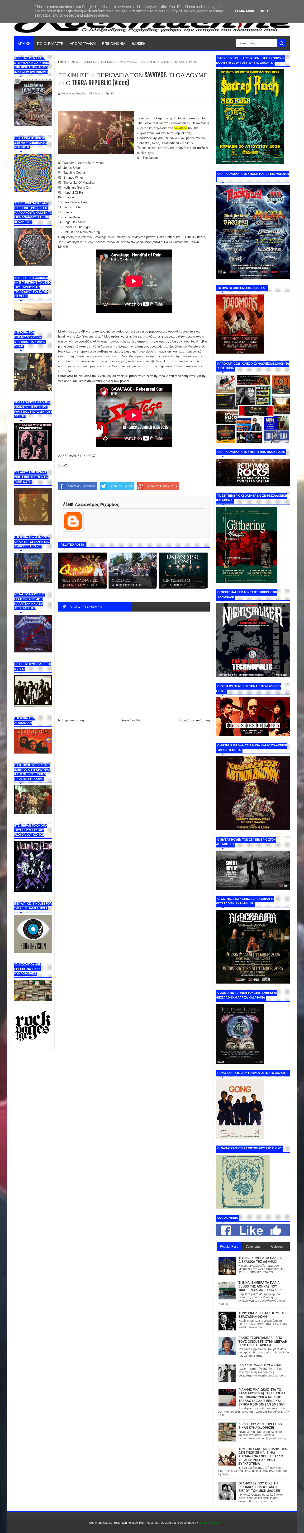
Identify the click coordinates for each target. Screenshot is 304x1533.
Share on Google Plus (162, 486)
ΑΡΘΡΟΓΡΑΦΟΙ (83, 43)
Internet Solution (209, 1522)
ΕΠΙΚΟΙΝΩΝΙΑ (113, 43)
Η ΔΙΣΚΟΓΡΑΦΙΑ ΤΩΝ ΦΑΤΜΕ (260, 1365)
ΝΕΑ (112, 93)
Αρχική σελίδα (132, 720)
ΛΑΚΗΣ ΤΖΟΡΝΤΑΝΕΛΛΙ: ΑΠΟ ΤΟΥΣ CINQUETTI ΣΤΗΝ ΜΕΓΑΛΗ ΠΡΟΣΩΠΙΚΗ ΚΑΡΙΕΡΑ (262, 1341)
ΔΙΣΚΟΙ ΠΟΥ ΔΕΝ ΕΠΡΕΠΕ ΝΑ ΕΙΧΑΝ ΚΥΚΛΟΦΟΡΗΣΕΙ (260, 1426)
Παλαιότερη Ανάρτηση (194, 720)
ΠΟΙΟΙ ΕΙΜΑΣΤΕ (50, 43)
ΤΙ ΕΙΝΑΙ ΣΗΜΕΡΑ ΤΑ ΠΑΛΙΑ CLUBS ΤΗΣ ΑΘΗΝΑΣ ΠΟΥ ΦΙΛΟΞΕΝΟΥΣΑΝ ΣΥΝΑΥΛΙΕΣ (259, 1286)
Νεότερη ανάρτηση (71, 720)
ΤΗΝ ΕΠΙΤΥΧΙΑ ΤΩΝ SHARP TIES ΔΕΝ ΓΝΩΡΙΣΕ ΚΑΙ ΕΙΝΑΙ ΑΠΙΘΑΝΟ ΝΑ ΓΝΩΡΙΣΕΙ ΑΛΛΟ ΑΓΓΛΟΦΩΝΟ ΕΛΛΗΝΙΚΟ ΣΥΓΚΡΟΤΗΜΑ (262, 1456)
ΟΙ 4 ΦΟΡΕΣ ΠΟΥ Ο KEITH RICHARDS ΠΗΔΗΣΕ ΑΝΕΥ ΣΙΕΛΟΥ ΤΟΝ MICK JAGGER (259, 1487)
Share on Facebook (81, 486)
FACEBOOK (138, 43)
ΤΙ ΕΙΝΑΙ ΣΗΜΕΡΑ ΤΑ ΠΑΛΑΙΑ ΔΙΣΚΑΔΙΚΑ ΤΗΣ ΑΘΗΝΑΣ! (260, 1260)
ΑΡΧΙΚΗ (24, 43)
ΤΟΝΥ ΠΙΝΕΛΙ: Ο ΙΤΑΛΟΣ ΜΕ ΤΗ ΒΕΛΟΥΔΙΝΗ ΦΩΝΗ (261, 1315)
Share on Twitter (121, 486)
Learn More (245, 11)
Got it (265, 11)
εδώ (89, 163)
